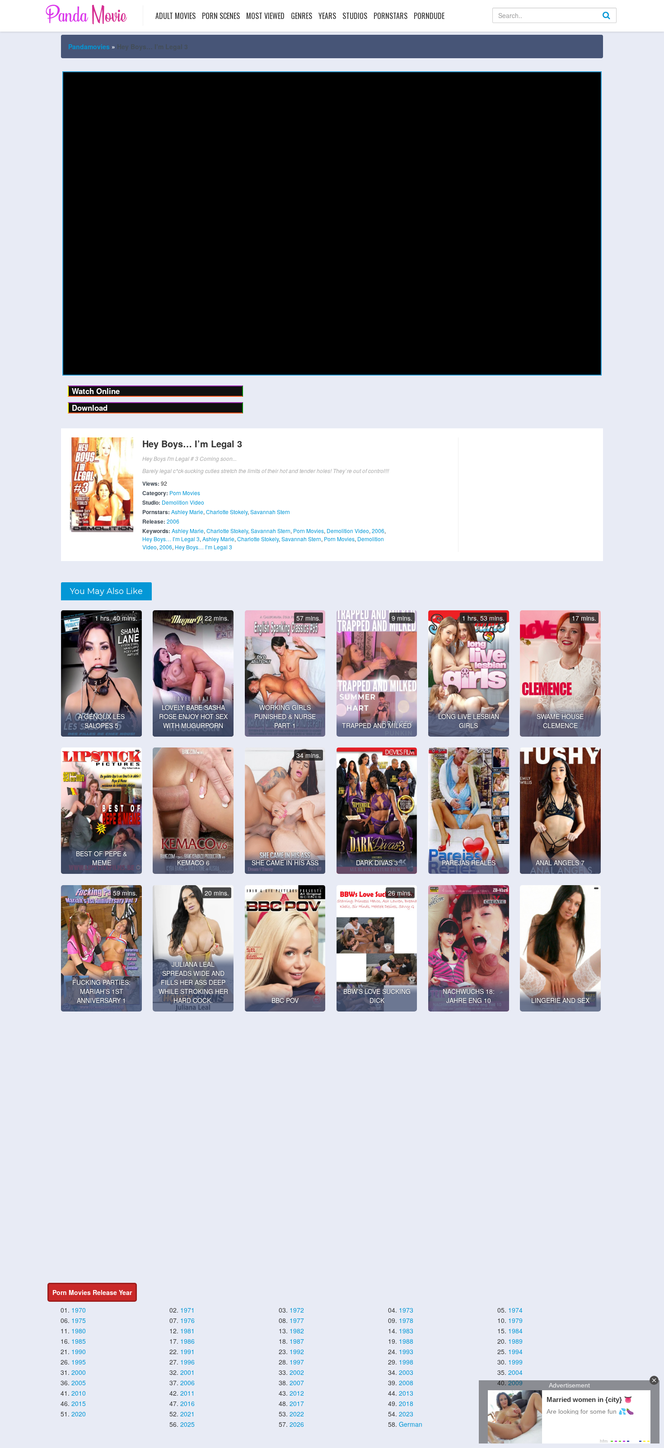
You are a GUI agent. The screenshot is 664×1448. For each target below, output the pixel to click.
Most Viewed (265, 15)
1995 (78, 1361)
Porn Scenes (221, 15)
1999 (515, 1361)
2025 (187, 1424)
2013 (406, 1392)
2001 (187, 1372)
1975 (78, 1320)
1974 (515, 1309)
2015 (78, 1403)
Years (327, 15)
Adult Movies (175, 15)
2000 (78, 1372)
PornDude (429, 15)
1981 (187, 1330)
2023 (406, 1413)
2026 (297, 1424)
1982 (297, 1330)
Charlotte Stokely (227, 511)
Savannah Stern (270, 511)
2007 (297, 1382)
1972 (297, 1309)
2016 (187, 1403)
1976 (187, 1320)
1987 (297, 1341)
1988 (406, 1341)
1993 (406, 1351)
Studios (354, 15)
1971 (187, 1309)
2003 (406, 1372)
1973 (406, 1309)
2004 (515, 1372)
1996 (187, 1361)
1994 (515, 1351)
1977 (297, 1320)
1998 (406, 1361)
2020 (78, 1413)
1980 (78, 1330)
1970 (78, 1309)
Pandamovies (89, 46)
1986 (187, 1341)
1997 (297, 1361)
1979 (515, 1320)
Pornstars (390, 15)
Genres (301, 15)
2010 (78, 1392)
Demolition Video (183, 502)
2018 (406, 1403)
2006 (173, 521)
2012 (297, 1392)
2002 (297, 1372)
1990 (78, 1351)
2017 (297, 1403)
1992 (297, 1351)
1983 (406, 1330)
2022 (297, 1413)
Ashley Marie (187, 511)
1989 (515, 1341)
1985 (78, 1341)
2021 (187, 1413)
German (410, 1424)
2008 (406, 1382)
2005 (78, 1382)
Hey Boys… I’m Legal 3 (171, 539)
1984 (515, 1330)
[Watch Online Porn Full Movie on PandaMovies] (87, 14)
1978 (406, 1320)
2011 (187, 1392)
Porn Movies (184, 493)
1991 (187, 1351)
